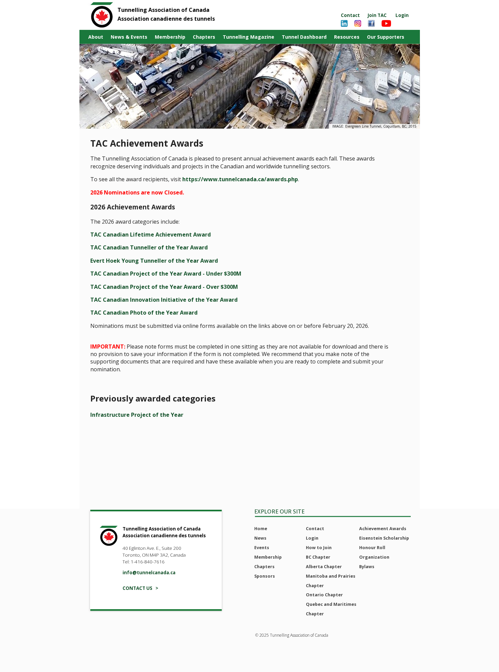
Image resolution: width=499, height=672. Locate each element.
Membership (170, 37)
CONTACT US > (140, 588)
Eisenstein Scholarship (384, 538)
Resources (346, 37)
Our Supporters (385, 37)
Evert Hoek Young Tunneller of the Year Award (154, 260)
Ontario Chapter (324, 595)
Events (261, 547)
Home (260, 528)
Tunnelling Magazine (248, 37)
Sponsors (264, 576)
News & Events (129, 37)
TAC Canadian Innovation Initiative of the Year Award (164, 299)
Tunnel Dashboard (304, 37)
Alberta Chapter (324, 566)
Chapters (204, 37)
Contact (350, 15)
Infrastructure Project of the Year (136, 414)
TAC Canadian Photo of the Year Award (144, 312)
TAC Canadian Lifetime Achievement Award (150, 234)
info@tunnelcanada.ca (149, 573)
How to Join (319, 547)
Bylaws (366, 566)
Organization (374, 557)
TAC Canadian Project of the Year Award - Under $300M (165, 273)
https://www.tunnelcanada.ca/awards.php (240, 179)
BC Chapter (318, 557)
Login (402, 15)
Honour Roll (372, 547)
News (260, 538)
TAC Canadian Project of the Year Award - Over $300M (164, 287)
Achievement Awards (382, 528)
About (95, 37)
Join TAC (377, 15)
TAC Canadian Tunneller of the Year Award (149, 247)
